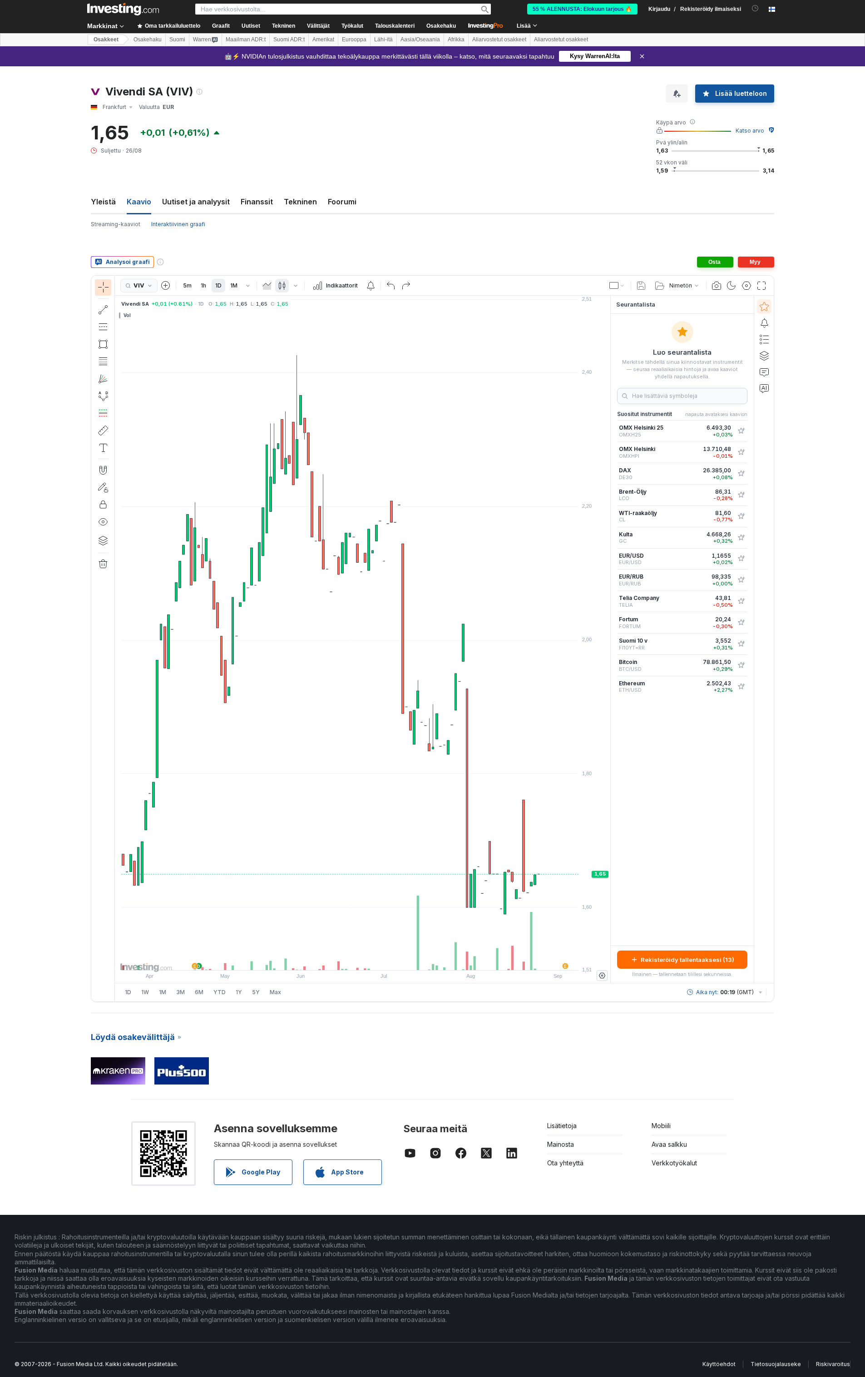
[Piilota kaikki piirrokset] (103, 522)
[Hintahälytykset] (370, 285)
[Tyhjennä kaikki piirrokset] (103, 564)
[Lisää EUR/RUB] (741, 580)
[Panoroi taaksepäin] (363, 959)
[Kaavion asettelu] (617, 285)
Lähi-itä (383, 39)
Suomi (177, 39)
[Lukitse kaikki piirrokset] (103, 504)
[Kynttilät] (282, 285)
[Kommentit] (764, 372)
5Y (256, 992)
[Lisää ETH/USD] (741, 686)
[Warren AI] (764, 388)
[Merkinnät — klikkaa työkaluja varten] (103, 448)
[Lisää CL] (741, 516)
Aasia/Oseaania (420, 39)
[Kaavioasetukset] (746, 285)
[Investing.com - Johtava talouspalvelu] (123, 9)
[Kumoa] (391, 285)
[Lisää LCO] (741, 495)
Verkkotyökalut (674, 1163)
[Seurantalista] (764, 306)
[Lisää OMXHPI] (741, 452)
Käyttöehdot (719, 1364)
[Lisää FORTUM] (741, 622)
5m (187, 285)
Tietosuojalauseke (776, 1364)
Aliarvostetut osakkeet (499, 39)
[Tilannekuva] (716, 285)
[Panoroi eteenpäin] (375, 959)
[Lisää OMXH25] (741, 431)
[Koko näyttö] (761, 285)
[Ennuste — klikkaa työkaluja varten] (103, 413)
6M (199, 992)
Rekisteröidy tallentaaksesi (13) (687, 959)
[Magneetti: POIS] (103, 470)
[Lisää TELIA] (741, 601)
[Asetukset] (602, 975)
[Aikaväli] (247, 285)
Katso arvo (750, 130)
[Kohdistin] (103, 287)
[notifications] (755, 8)
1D (218, 285)
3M (180, 992)
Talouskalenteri (395, 26)
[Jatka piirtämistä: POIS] (103, 487)
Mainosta (560, 1144)
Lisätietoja (562, 1125)
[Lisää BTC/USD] (741, 665)
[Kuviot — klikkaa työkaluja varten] (103, 396)
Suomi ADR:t (289, 39)
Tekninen (300, 201)
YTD (219, 992)
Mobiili (661, 1125)
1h (203, 285)
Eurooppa (354, 39)
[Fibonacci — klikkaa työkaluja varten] (103, 361)
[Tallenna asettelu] (641, 285)
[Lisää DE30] (741, 473)
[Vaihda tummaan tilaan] (731, 285)
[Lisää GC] (741, 537)
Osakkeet (106, 39)
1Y (239, 992)
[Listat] (764, 339)
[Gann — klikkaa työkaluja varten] (103, 379)
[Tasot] (103, 540)
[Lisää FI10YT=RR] (741, 644)
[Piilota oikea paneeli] (607, 639)
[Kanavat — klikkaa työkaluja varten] (103, 327)
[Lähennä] (350, 959)
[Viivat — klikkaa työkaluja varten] (103, 310)
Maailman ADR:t (246, 39)
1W (145, 992)
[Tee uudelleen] (406, 285)
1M (233, 285)
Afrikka (456, 39)
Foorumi (342, 201)
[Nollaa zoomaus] (387, 959)
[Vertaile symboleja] (166, 285)
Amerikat (323, 39)
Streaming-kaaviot (115, 224)
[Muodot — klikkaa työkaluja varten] (103, 344)
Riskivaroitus (833, 1364)
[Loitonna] (338, 959)
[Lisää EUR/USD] (741, 558)
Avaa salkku (669, 1144)
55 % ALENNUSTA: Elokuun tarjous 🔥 (582, 9)
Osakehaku (441, 26)
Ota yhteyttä (565, 1163)
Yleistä (103, 201)
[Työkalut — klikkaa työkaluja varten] (103, 430)
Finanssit (257, 201)
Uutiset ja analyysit (196, 201)
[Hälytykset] (764, 323)
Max (275, 992)
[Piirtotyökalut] (117, 638)
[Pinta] (267, 285)
